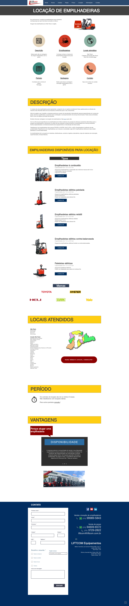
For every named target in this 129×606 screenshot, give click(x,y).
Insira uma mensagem (36, 568)
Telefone (43, 539)
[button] (53, 2)
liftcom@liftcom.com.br (89, 533)
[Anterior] (42, 451)
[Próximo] (86, 451)
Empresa (33, 524)
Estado (59, 532)
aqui (95, 57)
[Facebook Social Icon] (87, 509)
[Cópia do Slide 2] (66, 463)
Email (32, 517)
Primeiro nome (34, 510)
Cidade (33, 532)
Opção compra (53, 550)
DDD (32, 539)
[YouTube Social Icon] (91, 509)
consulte (57, 402)
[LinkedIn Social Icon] (95, 509)
